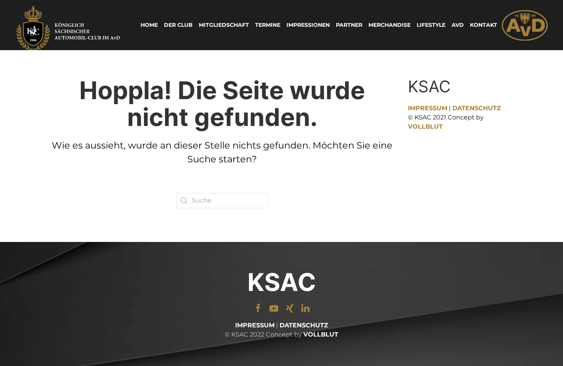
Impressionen (308, 24)
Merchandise (389, 24)
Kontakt (483, 24)
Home (149, 24)
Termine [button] (267, 24)
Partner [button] (349, 24)
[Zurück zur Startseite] (69, 25)
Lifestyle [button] (431, 24)
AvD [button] (458, 24)
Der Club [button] (178, 24)
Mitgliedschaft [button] (224, 24)
